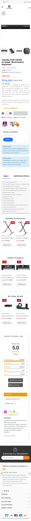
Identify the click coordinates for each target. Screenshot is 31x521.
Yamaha (9, 70)
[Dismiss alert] (28, 146)
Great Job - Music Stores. (10, 472)
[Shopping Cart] (28, 6)
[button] (20, 7)
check (8, 139)
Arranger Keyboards (15, 72)
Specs (6, 176)
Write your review (16, 380)
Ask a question (15, 385)
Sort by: (7, 403)
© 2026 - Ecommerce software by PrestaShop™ (15, 518)
